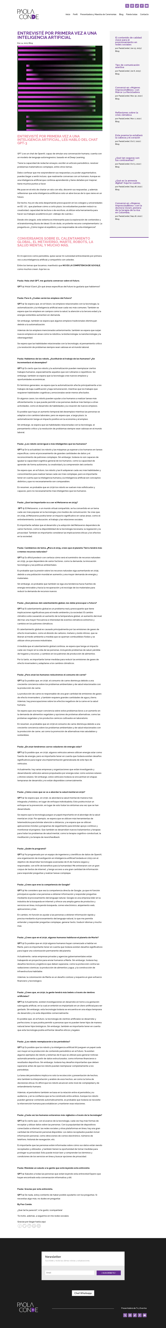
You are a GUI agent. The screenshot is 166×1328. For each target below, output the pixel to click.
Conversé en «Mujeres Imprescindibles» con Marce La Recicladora (127, 89)
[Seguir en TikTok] (137, 6)
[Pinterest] (34, 1226)
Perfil (75, 14)
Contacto (144, 14)
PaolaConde (124, 48)
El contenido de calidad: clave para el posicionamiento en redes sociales (128, 41)
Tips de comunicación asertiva (127, 66)
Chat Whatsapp (83, 1293)
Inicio (68, 14)
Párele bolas (131, 14)
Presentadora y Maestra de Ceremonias (98, 14)
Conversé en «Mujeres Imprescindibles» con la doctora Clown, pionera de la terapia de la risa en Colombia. (128, 208)
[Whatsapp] (39, 1226)
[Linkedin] (29, 1226)
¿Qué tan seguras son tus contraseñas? (127, 159)
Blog (121, 14)
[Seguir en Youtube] (147, 6)
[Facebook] (20, 1226)
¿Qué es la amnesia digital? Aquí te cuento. (128, 181)
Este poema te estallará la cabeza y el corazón (128, 136)
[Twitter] (24, 1226)
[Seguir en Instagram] (132, 6)
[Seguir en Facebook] (142, 6)
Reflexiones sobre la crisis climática (126, 113)
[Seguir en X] (127, 6)
